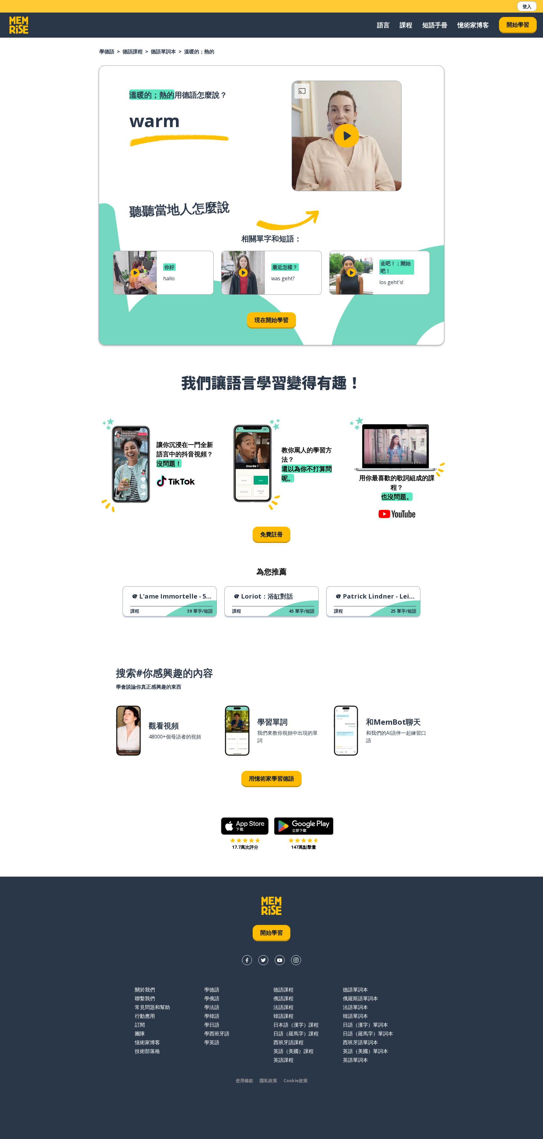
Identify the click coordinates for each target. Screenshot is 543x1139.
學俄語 (211, 998)
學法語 (211, 1007)
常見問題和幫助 (152, 1007)
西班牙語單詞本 (360, 1042)
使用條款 (244, 1080)
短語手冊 (434, 25)
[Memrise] (18, 25)
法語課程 (283, 1007)
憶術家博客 (473, 25)
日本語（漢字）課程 (296, 1024)
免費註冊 (271, 534)
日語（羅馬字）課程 (296, 1033)
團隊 (140, 1033)
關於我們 (145, 989)
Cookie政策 (295, 1080)
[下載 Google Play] (303, 826)
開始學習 (518, 24)
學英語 (211, 1042)
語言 (383, 25)
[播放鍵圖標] (346, 136)
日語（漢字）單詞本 (365, 1024)
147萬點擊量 (303, 847)
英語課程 (283, 1059)
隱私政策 (268, 1080)
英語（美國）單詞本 (365, 1051)
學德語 (106, 51)
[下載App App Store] (245, 826)
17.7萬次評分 (245, 847)
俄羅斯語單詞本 (360, 998)
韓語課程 (283, 1016)
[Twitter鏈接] (263, 960)
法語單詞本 (355, 1007)
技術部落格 (147, 1051)
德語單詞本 (163, 51)
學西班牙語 (216, 1033)
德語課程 (133, 51)
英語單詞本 (355, 1059)
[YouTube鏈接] (280, 960)
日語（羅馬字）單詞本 (368, 1033)
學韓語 (211, 1016)
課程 (406, 25)
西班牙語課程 (288, 1042)
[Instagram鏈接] (296, 960)
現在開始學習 (271, 320)
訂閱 (140, 1024)
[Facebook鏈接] (247, 960)
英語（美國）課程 (293, 1051)
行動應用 (145, 1016)
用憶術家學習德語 (271, 778)
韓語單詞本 (355, 1016)
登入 (527, 6)
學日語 (211, 1024)
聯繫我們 (145, 998)
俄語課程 (283, 998)
